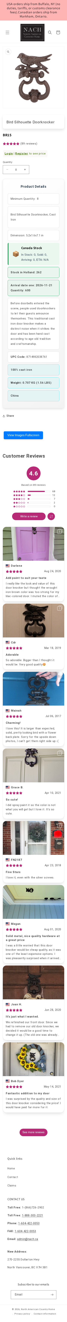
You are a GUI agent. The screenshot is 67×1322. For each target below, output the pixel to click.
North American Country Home (38, 1309)
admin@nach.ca (27, 1239)
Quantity (7, 162)
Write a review (29, 516)
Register (21, 153)
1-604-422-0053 (28, 1223)
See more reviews (33, 1132)
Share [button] (10, 415)
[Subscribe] (52, 1294)
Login (9, 153)
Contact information (45, 1314)
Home (11, 1168)
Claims (11, 1185)
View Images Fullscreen (23, 435)
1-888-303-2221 (32, 1215)
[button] (7, 32)
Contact (12, 1177)
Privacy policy (22, 1314)
